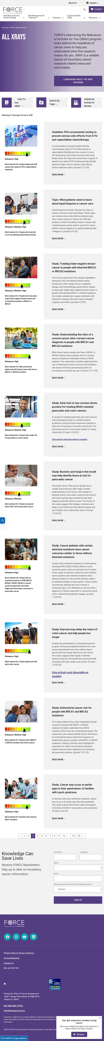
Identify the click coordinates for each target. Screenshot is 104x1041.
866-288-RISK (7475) (13, 1006)
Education (5, 28)
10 (64, 836)
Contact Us (9, 963)
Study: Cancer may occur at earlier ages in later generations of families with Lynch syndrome (73, 788)
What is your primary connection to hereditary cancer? (73, 884)
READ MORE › (58, 174)
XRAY (12, 28)
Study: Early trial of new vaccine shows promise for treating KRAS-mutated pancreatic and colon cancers (74, 406)
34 (73, 836)
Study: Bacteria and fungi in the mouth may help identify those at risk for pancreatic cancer (74, 475)
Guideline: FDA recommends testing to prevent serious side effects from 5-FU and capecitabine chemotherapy (74, 136)
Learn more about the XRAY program (78, 81)
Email (56, 873)
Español (93, 3)
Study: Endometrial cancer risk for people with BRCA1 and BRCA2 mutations (72, 711)
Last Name (84, 852)
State (56, 863)
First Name (58, 852)
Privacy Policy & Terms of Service (19, 953)
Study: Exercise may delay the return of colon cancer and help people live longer (74, 633)
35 (79, 836)
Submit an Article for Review (89, 102)
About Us (73, 3)
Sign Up (78, 900)
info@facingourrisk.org (14, 1011)
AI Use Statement (11, 958)
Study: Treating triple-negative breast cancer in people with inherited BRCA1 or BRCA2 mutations (74, 267)
